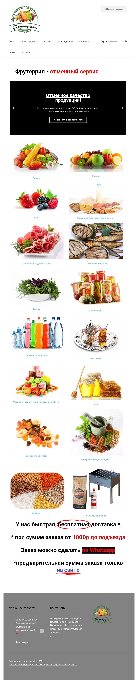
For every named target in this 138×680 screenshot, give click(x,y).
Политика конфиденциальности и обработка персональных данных (43, 664)
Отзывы (47, 41)
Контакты (84, 41)
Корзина (13, 52)
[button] (13, 108)
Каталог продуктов (29, 41)
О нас (12, 41)
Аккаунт (26, 52)
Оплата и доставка (65, 41)
